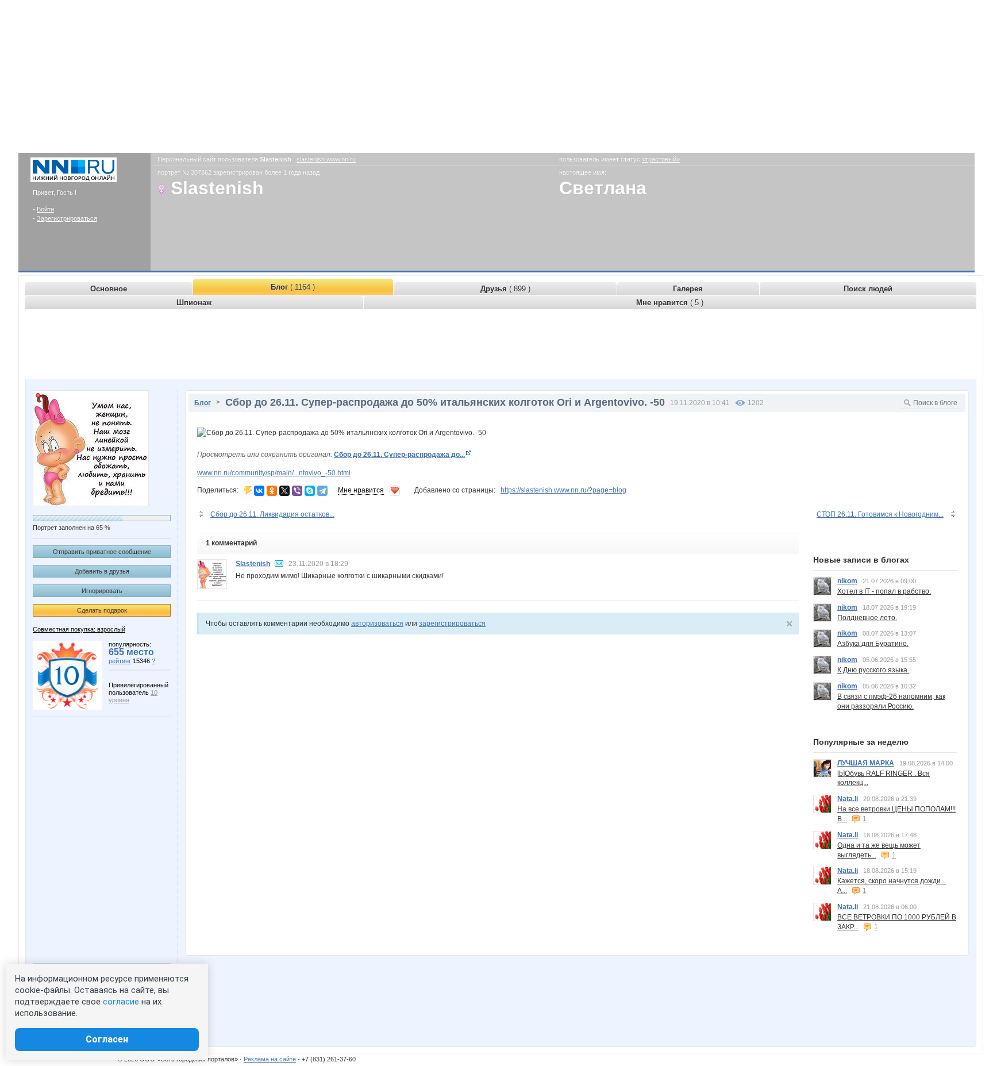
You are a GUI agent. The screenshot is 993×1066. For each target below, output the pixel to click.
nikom (847, 581)
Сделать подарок (102, 610)
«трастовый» (661, 159)
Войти (45, 209)
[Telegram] (322, 491)
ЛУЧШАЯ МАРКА (865, 763)
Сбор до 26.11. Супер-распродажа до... (399, 455)
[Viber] (297, 491)
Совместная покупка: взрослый (79, 629)
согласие (121, 1001)
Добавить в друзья (102, 571)
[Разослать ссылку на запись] (248, 490)
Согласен (107, 1039)
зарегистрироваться (452, 623)
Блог (202, 403)
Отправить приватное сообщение (102, 551)
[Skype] (310, 491)
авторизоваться (377, 623)
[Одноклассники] (272, 491)
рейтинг (120, 660)
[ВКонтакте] (259, 491)
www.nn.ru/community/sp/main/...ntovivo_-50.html (274, 473)
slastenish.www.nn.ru (326, 159)
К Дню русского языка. (873, 670)
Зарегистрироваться (67, 218)
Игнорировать (102, 590)
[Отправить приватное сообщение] (279, 563)
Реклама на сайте (270, 1059)
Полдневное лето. (867, 618)
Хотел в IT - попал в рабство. (884, 591)
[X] (284, 491)
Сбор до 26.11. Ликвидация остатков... (272, 514)
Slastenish (253, 564)
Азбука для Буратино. (873, 644)
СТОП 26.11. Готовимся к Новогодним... (880, 514)
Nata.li (847, 799)
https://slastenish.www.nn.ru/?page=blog (563, 490)
